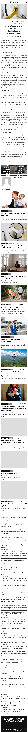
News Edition (22, 403)
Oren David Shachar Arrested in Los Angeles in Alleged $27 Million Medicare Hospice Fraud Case (13, 678)
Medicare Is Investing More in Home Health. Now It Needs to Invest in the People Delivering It (14, 653)
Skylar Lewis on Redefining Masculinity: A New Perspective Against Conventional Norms (12, 374)
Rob (25, 470)
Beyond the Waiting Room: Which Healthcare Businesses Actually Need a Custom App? (14, 408)
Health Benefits (14, 161)
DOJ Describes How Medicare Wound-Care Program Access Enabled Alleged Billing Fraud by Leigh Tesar (14, 613)
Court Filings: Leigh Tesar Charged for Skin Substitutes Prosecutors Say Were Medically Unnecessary (13, 531)
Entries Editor (22, 210)
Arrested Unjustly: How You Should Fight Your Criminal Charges (14, 505)
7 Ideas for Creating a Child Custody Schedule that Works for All (13, 443)
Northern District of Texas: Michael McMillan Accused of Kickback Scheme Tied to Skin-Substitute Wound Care (13, 599)
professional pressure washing (13, 49)
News (8, 36)
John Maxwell (22, 243)
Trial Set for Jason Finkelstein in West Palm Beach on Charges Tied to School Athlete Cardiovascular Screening (13, 630)
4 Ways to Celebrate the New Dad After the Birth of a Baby (13, 308)
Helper (24, 501)
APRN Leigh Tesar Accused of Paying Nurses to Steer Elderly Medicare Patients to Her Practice (13, 545)
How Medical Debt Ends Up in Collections (12, 666)
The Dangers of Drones (9, 473)
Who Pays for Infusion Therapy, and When (13, 642)
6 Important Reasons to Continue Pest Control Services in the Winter (13, 247)
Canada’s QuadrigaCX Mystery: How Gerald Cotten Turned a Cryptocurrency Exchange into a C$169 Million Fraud (13, 703)
